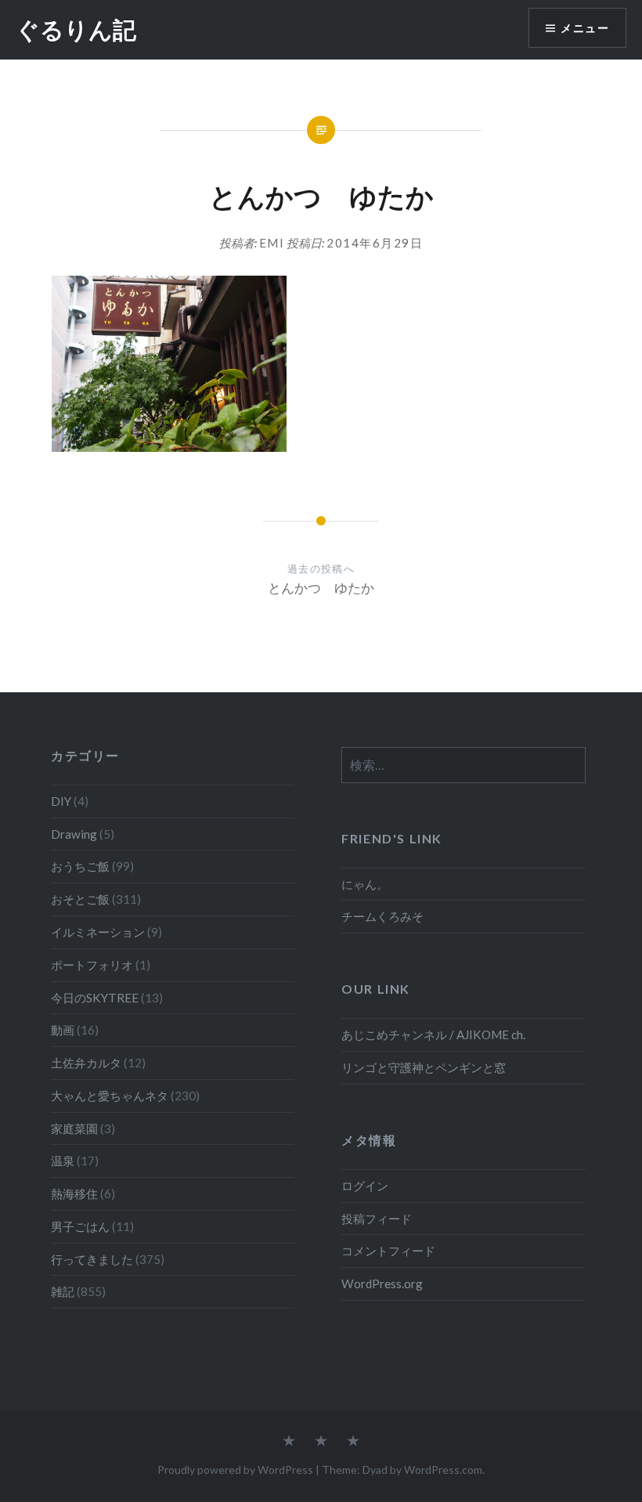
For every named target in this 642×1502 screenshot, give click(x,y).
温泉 (62, 1161)
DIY (61, 801)
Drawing (74, 834)
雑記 (62, 1291)
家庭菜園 (74, 1128)
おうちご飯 (80, 866)
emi (272, 243)
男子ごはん (80, 1226)
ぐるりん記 (76, 29)
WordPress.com (443, 1469)
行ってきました (92, 1259)
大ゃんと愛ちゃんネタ (109, 1096)
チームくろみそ (382, 916)
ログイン (364, 1186)
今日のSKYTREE (95, 998)
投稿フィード (376, 1218)
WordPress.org (382, 1283)
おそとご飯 (80, 899)
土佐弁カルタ (86, 1063)
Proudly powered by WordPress (235, 1469)
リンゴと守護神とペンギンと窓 (423, 1067)
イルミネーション (98, 932)
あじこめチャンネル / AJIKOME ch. (433, 1034)
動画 (62, 1030)
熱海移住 (74, 1193)
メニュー (585, 27)
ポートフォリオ (92, 965)
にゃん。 (364, 884)
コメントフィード (388, 1251)
